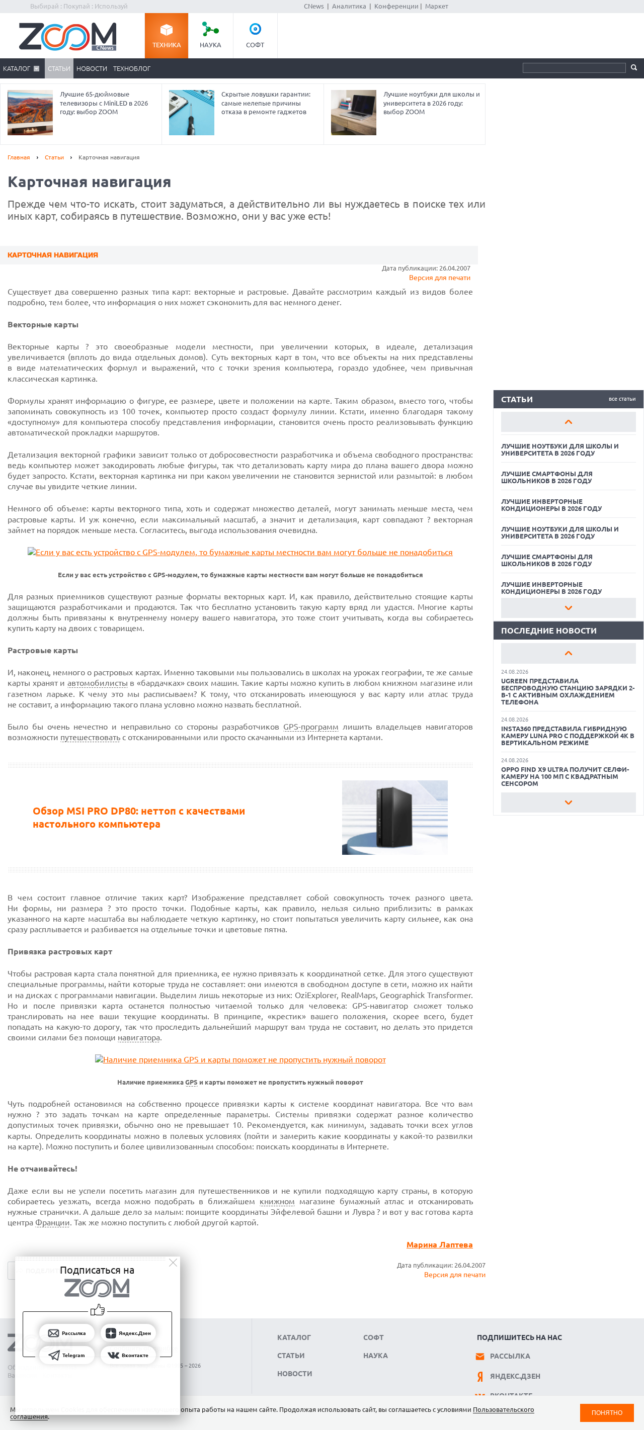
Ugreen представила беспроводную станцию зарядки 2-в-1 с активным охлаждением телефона (567, 691)
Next (568, 608)
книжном (277, 1201)
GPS (191, 1082)
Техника (166, 44)
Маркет (436, 6)
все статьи (622, 399)
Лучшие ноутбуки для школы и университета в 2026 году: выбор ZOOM (431, 103)
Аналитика (349, 6)
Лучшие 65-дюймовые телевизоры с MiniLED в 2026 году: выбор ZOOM (104, 103)
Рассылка (510, 1356)
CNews (314, 6)
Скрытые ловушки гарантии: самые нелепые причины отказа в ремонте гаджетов (265, 103)
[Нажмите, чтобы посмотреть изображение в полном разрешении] (240, 552)
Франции (52, 1222)
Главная (19, 157)
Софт (255, 44)
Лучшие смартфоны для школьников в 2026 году (547, 477)
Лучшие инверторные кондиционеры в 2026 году (551, 505)
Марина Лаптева (440, 1244)
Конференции (396, 6)
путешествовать (90, 737)
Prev (568, 422)
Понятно (607, 1412)
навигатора (139, 1037)
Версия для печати (439, 278)
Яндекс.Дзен (515, 1376)
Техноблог (131, 68)
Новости (91, 68)
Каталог (16, 68)
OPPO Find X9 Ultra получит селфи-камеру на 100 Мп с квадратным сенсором (565, 776)
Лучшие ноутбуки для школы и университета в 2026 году (560, 449)
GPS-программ (311, 726)
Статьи (59, 68)
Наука (210, 44)
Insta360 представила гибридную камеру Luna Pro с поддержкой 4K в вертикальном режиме (567, 735)
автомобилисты (97, 682)
